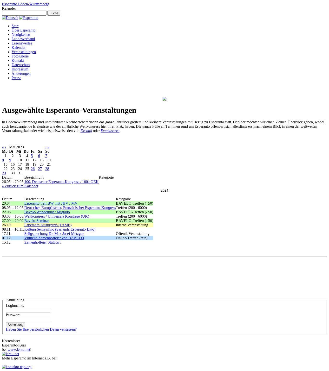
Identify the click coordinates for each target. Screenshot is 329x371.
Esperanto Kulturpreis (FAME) (48, 225)
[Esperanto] (28, 18)
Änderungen (21, 73)
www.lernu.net (18, 349)
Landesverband (23, 39)
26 (33, 169)
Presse (16, 78)
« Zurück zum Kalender (20, 186)
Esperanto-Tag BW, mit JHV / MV (51, 203)
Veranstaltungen (24, 52)
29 (4, 173)
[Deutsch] (10, 18)
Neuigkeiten (21, 34)
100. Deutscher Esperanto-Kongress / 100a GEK (61, 182)
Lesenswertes (22, 43)
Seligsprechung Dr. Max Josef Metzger (54, 234)
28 (47, 169)
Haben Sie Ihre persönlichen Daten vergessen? (41, 329)
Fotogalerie (20, 56)
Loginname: (15, 305)
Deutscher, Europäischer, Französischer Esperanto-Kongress (70, 208)
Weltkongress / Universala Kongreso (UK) (56, 216)
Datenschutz (21, 65)
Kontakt (18, 60)
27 (40, 169)
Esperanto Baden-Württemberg (25, 4)
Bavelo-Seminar (36, 221)
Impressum (20, 69)
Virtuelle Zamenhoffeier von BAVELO (54, 238)
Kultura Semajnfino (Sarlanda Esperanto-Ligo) (59, 229)
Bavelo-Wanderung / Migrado (47, 212)
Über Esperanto (23, 30)
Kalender (19, 47)
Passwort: (13, 315)
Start (15, 26)
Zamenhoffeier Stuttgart (42, 242)
